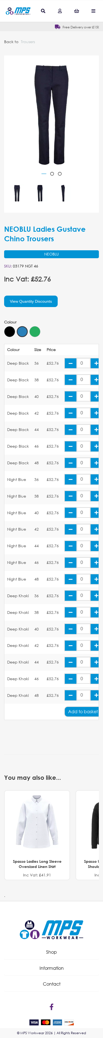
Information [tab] (52, 968)
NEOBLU (51, 254)
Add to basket (83, 711)
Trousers (28, 41)
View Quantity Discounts (31, 301)
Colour (10, 322)
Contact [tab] (51, 984)
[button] (51, 952)
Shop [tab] (51, 952)
